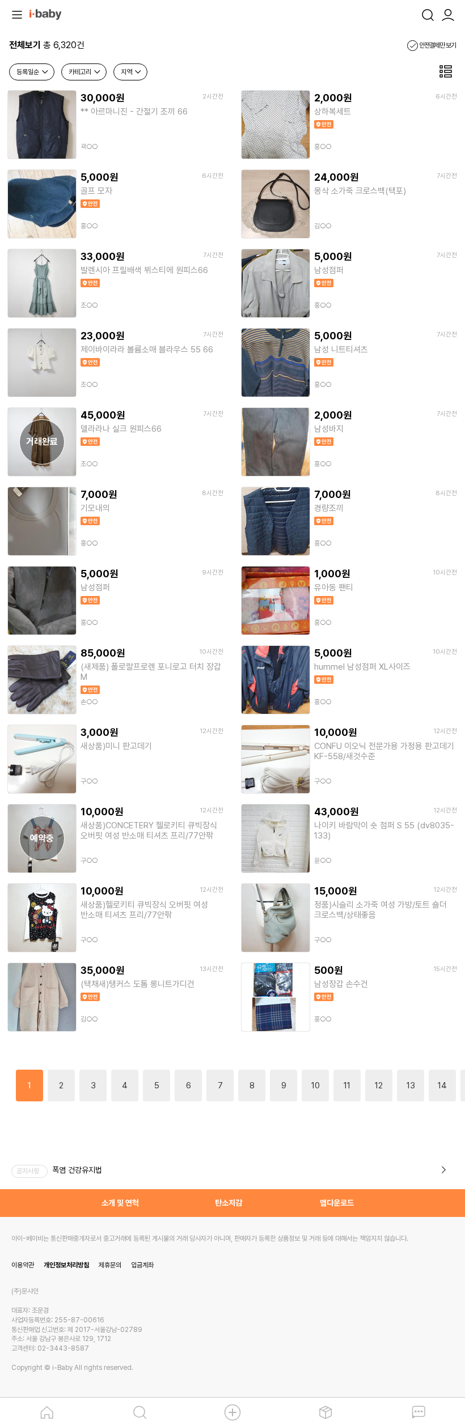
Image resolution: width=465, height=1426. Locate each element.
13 (411, 1085)
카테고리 (81, 72)
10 (315, 1085)
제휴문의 (110, 1265)
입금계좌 (142, 1265)
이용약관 (22, 1265)
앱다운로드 (337, 1202)
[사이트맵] (17, 14)
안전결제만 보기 (437, 45)
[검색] (427, 14)
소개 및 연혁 (120, 1202)
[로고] (45, 14)
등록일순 (28, 72)
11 (347, 1085)
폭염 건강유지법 (77, 1169)
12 (379, 1085)
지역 (127, 72)
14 (442, 1085)
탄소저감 (228, 1202)
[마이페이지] (448, 14)
